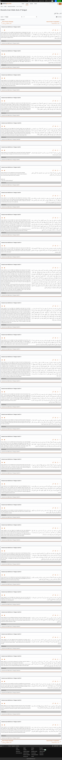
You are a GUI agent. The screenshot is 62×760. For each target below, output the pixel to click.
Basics (32, 749)
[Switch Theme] (0, 1)
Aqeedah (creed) (34, 751)
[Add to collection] (55, 30)
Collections (41, 754)
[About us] (57, 746)
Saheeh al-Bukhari (26, 751)
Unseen (32, 756)
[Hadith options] (60, 30)
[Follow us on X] (54, 746)
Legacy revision (42, 751)
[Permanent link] (53, 30)
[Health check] (59, 746)
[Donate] (56, 1)
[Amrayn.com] (6, 3)
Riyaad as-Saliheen (26, 754)
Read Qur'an (18, 751)
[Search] (60, 4)
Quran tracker (43, 749)
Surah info (17, 749)
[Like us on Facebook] (52, 746)
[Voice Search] (57, 4)
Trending (24, 749)
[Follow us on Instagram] (55, 746)
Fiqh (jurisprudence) (34, 754)
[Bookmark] (58, 30)
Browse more (25, 756)
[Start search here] (48, 3)
